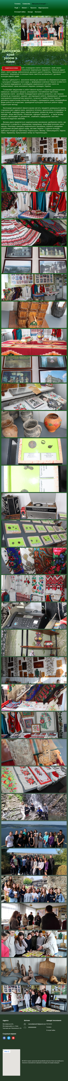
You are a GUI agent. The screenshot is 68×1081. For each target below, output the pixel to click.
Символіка (26, 3)
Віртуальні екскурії (39, 3)
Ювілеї (24, 8)
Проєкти (33, 8)
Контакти (38, 12)
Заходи (30, 12)
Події (16, 8)
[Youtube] (13, 1038)
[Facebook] (4, 1038)
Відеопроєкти (43, 8)
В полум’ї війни (20, 12)
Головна (17, 3)
